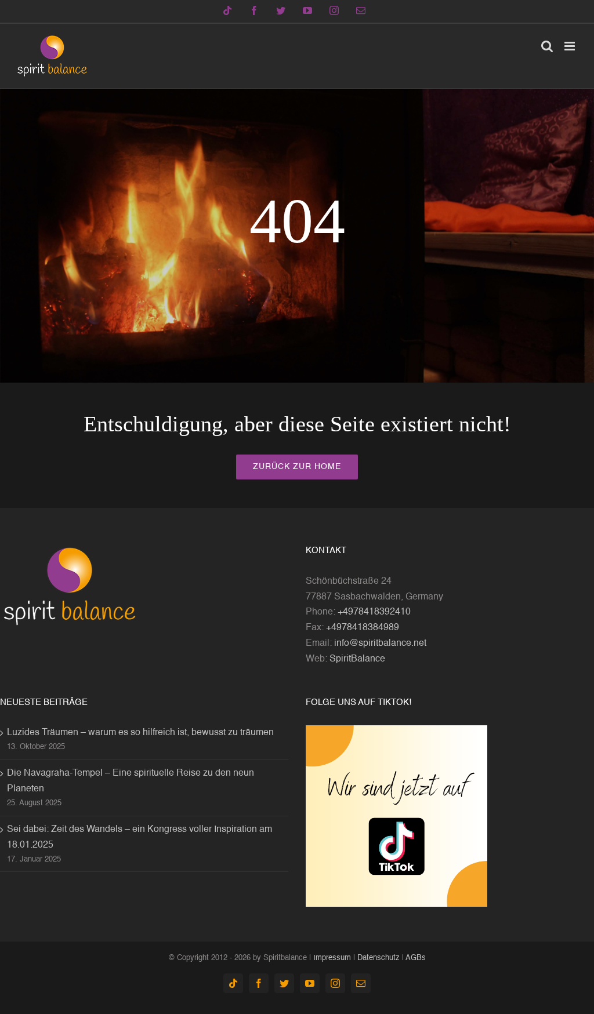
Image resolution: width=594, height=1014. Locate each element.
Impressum (332, 958)
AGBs (415, 958)
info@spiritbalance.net (380, 643)
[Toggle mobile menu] (570, 46)
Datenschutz (378, 958)
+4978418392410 (374, 612)
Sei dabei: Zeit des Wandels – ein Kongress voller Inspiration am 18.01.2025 (139, 837)
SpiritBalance (357, 659)
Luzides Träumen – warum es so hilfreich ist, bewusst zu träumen (140, 732)
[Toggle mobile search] (547, 46)
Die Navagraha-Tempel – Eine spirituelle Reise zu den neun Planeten (130, 781)
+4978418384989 (362, 628)
